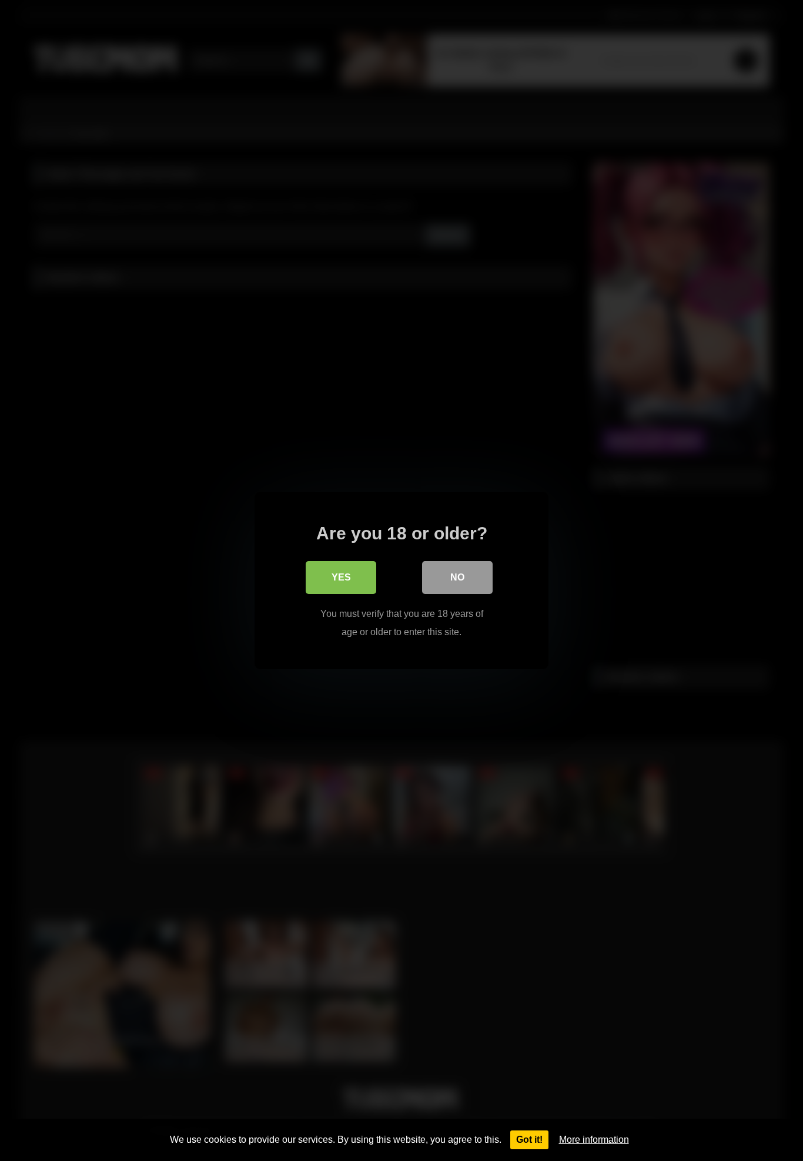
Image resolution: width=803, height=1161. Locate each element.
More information (594, 1140)
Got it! (529, 1140)
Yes (341, 577)
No (457, 577)
